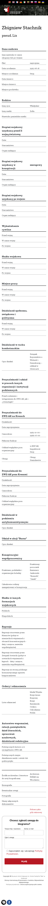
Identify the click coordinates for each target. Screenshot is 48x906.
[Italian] (24, 2)
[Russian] (35, 2)
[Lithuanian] (28, 2)
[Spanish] (39, 2)
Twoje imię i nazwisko (13, 829)
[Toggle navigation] (40, 10)
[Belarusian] (9, 2)
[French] (17, 2)
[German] (21, 2)
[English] (13, 2)
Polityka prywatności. (13, 884)
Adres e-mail (28, 829)
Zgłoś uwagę (9, 837)
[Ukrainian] (43, 2)
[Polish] (32, 2)
